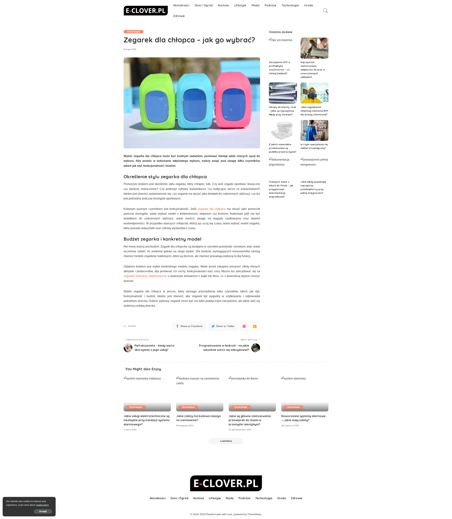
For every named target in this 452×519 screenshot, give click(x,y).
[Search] (325, 10)
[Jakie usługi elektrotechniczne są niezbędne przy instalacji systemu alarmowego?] (147, 394)
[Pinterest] (244, 326)
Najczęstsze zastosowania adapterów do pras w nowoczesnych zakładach (313, 69)
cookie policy (42, 505)
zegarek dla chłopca (212, 208)
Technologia (133, 31)
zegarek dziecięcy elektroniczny (145, 276)
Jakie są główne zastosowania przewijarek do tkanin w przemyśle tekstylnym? (250, 420)
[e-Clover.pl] (146, 11)
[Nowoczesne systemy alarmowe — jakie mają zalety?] (305, 394)
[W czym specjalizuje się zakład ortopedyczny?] (314, 130)
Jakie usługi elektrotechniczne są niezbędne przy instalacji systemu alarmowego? (147, 420)
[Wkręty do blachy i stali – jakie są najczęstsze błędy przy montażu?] (283, 93)
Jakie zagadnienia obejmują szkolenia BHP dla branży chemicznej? (314, 111)
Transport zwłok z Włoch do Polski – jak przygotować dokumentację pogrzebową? (281, 189)
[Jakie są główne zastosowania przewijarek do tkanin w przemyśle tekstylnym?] (252, 394)
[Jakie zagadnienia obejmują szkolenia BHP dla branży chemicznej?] (314, 93)
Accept (43, 511)
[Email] (254, 326)
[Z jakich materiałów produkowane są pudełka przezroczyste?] (283, 130)
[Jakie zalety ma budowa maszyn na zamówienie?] (200, 394)
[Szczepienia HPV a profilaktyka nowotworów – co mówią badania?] (283, 48)
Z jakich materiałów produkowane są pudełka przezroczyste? (282, 148)
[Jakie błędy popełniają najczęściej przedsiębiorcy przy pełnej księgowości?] (314, 167)
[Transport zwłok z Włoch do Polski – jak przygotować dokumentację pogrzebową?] (283, 167)
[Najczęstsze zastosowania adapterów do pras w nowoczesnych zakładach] (314, 48)
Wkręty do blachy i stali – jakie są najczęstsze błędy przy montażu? (282, 111)
